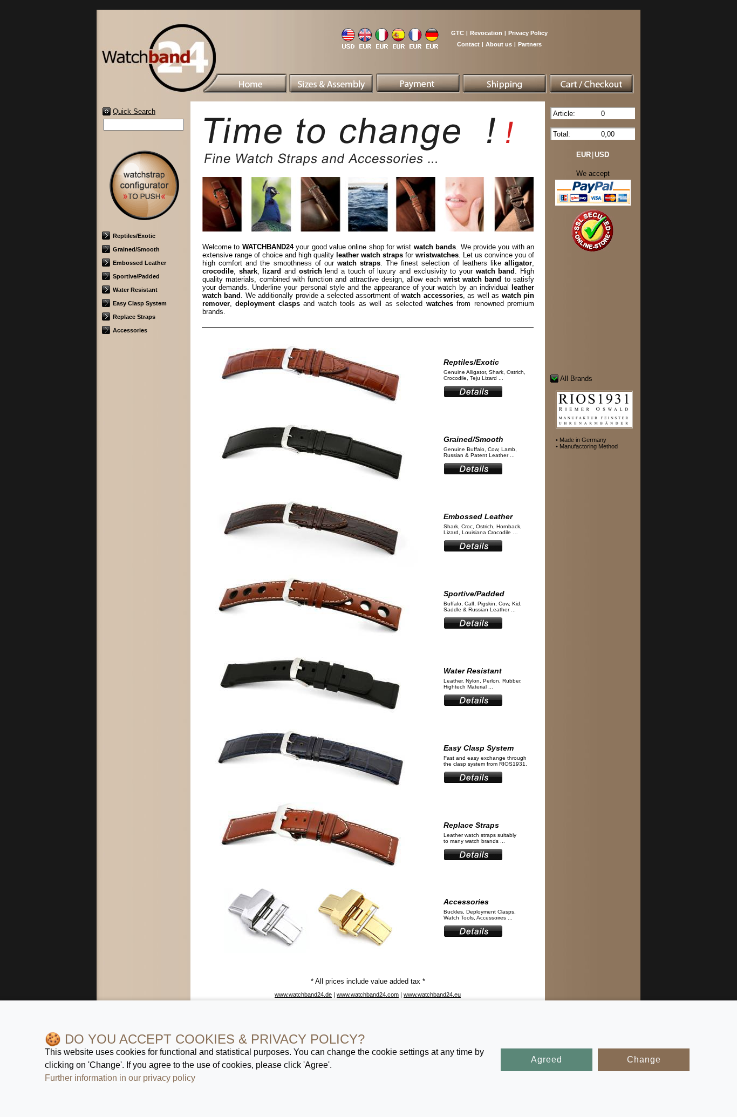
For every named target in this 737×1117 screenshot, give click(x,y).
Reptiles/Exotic (134, 236)
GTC (457, 33)
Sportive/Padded (136, 276)
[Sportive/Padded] (310, 643)
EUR (583, 155)
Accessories (130, 330)
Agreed (546, 1059)
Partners (530, 44)
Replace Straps (134, 317)
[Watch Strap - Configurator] (143, 217)
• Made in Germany (581, 440)
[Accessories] (310, 951)
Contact (468, 44)
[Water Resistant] (310, 720)
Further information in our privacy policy (120, 1077)
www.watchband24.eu (432, 994)
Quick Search (134, 111)
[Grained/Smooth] (310, 489)
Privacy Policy (528, 33)
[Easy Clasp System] (310, 797)
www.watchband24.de (303, 994)
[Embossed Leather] (310, 566)
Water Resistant (135, 290)
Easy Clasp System (140, 303)
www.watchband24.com (368, 994)
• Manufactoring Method (587, 446)
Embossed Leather (139, 263)
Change (644, 1059)
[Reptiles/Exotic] (310, 411)
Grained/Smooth (136, 249)
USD (602, 155)
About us (499, 44)
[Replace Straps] (310, 874)
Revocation (486, 33)
